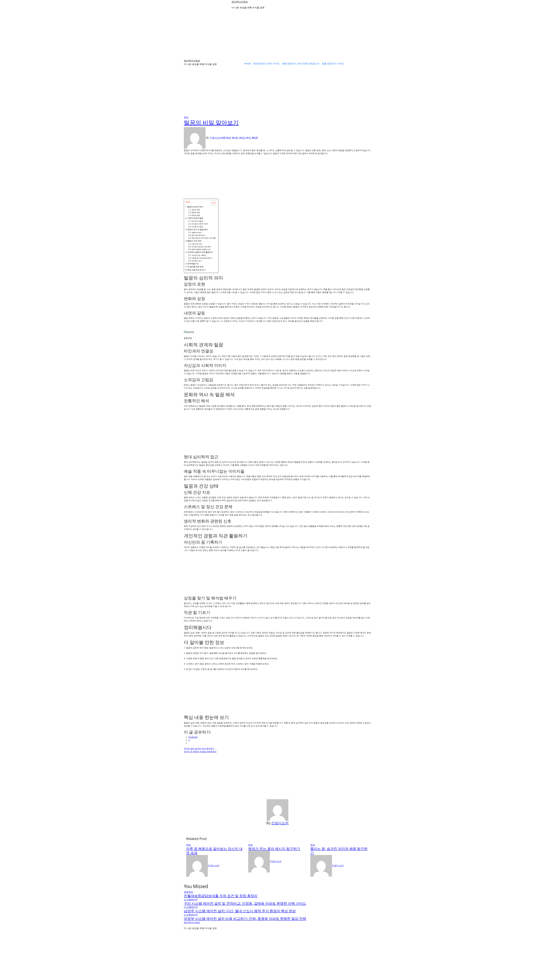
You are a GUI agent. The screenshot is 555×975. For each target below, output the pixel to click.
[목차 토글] (212, 202)
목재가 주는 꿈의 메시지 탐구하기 (274, 848)
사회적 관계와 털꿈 (195, 218)
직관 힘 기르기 (197, 261)
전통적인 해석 (196, 232)
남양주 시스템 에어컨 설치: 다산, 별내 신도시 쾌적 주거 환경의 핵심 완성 (240, 910)
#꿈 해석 (226, 137)
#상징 (235, 137)
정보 (186, 117)
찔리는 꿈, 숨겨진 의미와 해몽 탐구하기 (339, 850)
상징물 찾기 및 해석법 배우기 (202, 258)
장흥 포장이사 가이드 (333, 63)
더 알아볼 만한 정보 (195, 266)
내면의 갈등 (196, 215)
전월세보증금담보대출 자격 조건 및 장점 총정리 (221, 895)
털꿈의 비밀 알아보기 (211, 122)
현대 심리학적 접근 (198, 235)
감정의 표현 (196, 210)
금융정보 (188, 892)
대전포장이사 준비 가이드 (266, 63)
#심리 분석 (245, 137)
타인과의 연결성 (197, 221)
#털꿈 (255, 137)
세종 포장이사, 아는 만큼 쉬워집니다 (301, 63)
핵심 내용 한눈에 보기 (196, 269)
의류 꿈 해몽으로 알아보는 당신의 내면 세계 (214, 850)
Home (247, 63)
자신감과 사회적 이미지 (200, 224)
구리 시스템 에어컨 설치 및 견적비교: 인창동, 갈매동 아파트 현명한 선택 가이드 (245, 903)
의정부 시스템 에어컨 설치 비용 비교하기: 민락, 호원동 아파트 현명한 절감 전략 (245, 918)
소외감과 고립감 (197, 226)
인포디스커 (216, 137)
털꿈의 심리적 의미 (195, 206)
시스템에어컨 (191, 899)
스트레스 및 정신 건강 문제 (201, 247)
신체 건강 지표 (197, 244)
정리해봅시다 (193, 263)
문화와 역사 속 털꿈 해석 (197, 229)
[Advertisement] (277, 36)
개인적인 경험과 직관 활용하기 (200, 252)
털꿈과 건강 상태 (194, 240)
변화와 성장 (196, 212)
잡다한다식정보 (240, 1)
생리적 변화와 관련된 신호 (201, 249)
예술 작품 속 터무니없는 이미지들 (203, 238)
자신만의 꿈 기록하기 (199, 255)
